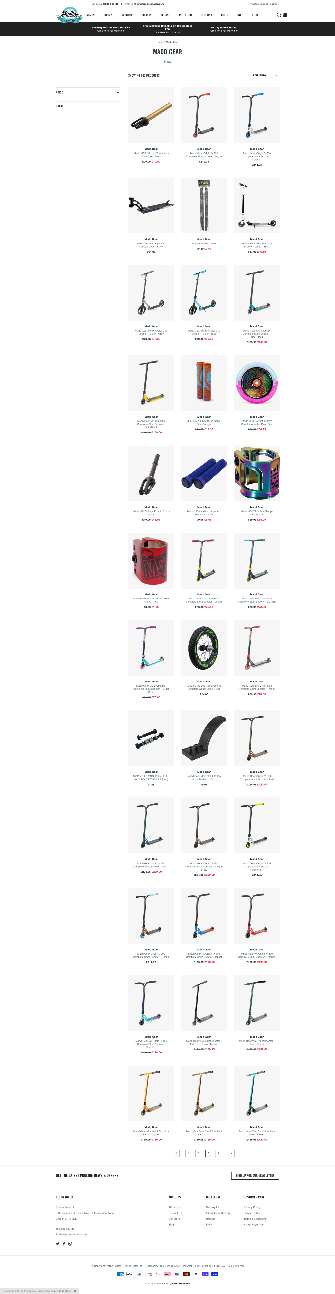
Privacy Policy (252, 1207)
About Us (174, 1207)
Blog (255, 15)
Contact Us (175, 1212)
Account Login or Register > (265, 3)
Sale (240, 15)
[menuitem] (90, 15)
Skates (91, 15)
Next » (231, 1153)
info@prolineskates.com (73, 1234)
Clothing (206, 15)
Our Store (174, 1218)
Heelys (165, 15)
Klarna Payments (254, 1224)
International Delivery (218, 1212)
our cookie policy (62, 1290)
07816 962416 (66, 1228)
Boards (146, 15)
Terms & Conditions (255, 1218)
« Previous (176, 1153)
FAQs (209, 1224)
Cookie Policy (252, 1212)
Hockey (108, 15)
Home (159, 42)
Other (224, 15)
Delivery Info (213, 1207)
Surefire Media (181, 1283)
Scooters (127, 15)
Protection (185, 15)
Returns (210, 1218)
